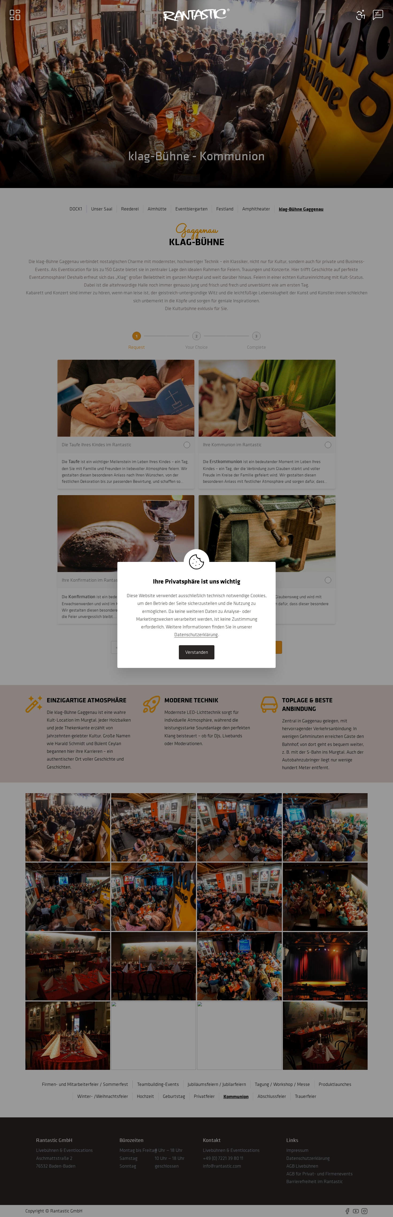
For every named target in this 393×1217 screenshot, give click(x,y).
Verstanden (196, 652)
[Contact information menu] (361, 15)
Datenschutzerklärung (196, 634)
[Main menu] (15, 15)
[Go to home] (196, 15)
